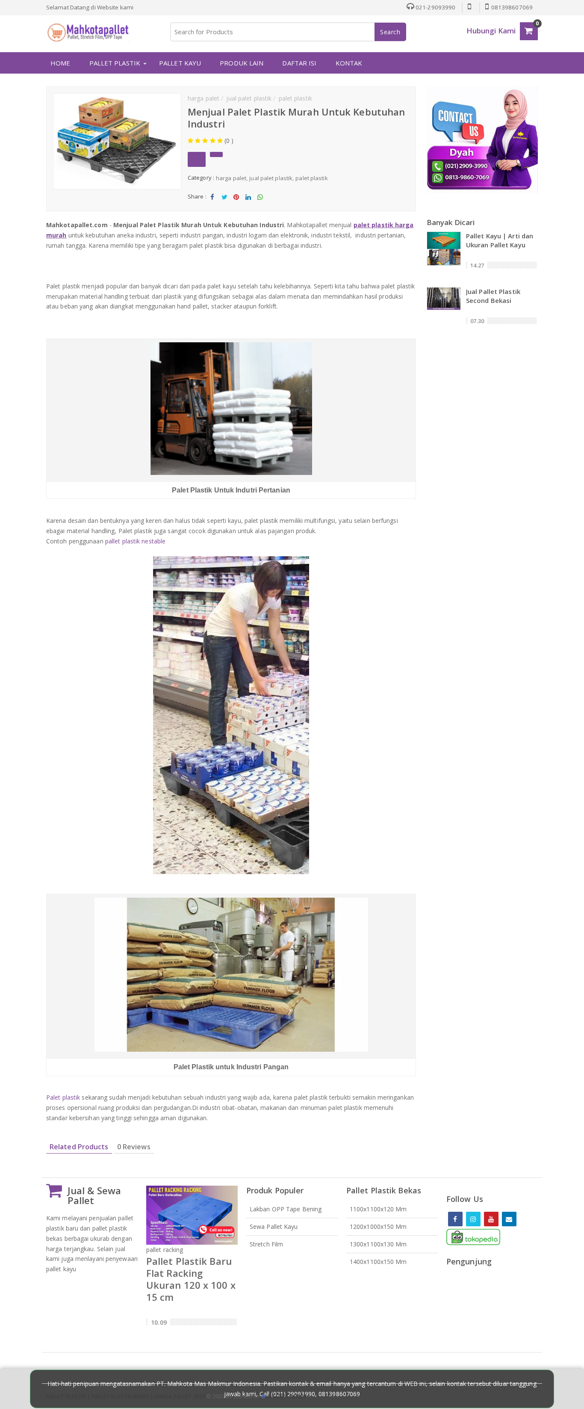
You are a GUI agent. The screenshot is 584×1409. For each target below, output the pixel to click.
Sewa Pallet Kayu (274, 1226)
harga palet (231, 178)
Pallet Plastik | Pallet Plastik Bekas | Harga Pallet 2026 (125, 1396)
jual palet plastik (270, 178)
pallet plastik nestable (135, 541)
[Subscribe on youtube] (491, 1219)
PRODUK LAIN (241, 63)
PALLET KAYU (180, 63)
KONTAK (349, 63)
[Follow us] (473, 1219)
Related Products (79, 1146)
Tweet (224, 204)
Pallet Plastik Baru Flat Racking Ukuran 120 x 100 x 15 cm (191, 1279)
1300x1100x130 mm (378, 1244)
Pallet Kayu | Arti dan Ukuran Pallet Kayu (499, 240)
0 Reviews (133, 1146)
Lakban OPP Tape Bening (285, 1209)
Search (390, 32)
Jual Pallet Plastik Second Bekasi (493, 296)
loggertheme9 (284, 1396)
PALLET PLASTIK (114, 63)
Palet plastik (64, 1097)
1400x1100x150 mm (378, 1262)
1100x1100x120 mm (378, 1209)
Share (212, 204)
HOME (60, 63)
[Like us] (455, 1219)
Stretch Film (266, 1244)
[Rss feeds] (509, 1219)
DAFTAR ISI (299, 63)
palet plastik (311, 178)
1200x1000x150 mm (378, 1226)
